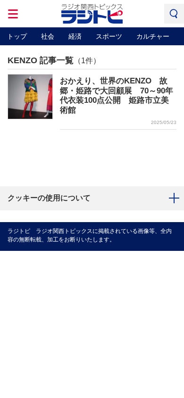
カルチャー (152, 36)
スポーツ (109, 36)
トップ (17, 36)
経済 (75, 36)
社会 (47, 36)
